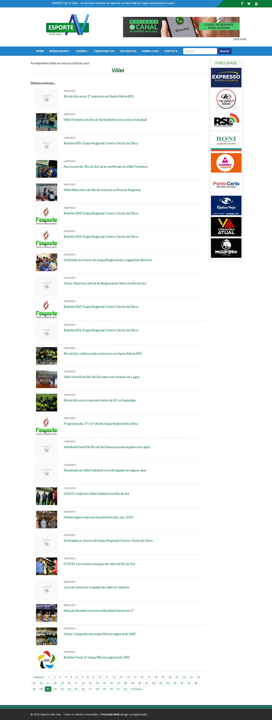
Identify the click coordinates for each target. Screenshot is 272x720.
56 (83, 689)
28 (55, 683)
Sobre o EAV (150, 51)
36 (111, 683)
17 (148, 677)
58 (97, 689)
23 (191, 677)
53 (62, 689)
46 (181, 683)
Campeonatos (104, 51)
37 (118, 683)
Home (40, 51)
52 (55, 689)
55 (76, 689)
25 (34, 683)
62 (125, 689)
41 (146, 683)
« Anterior (38, 677)
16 (141, 677)
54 (69, 689)
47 (188, 683)
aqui (86, 63)
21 (177, 677)
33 (90, 683)
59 (104, 689)
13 (120, 677)
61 (118, 689)
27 (48, 683)
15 (134, 677)
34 (97, 683)
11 (106, 677)
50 (41, 689)
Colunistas (128, 51)
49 (34, 689)
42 (153, 683)
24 (198, 677)
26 (41, 683)
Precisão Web (110, 714)
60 (111, 689)
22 (184, 677)
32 (83, 683)
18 (156, 677)
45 (174, 683)
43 (160, 683)
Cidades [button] (81, 51)
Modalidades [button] (58, 51)
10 (99, 677)
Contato (171, 51)
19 (163, 677)
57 (90, 689)
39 (132, 683)
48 (195, 683)
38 (125, 683)
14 (127, 677)
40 (139, 683)
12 (113, 677)
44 (167, 683)
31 (76, 683)
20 (170, 677)
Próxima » (137, 689)
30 (69, 683)
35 (104, 683)
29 (62, 683)
